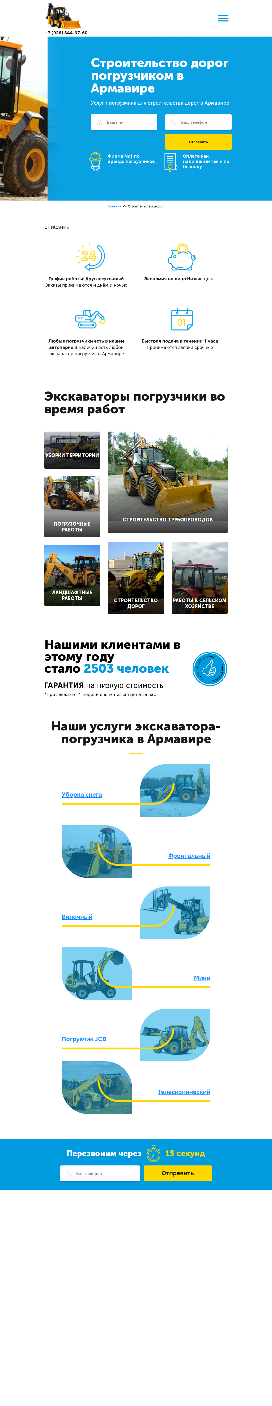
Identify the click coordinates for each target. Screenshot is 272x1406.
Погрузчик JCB (84, 1038)
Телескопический (184, 1091)
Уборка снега (82, 794)
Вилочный (77, 916)
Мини (202, 977)
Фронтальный (189, 855)
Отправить (198, 141)
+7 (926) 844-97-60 (66, 32)
